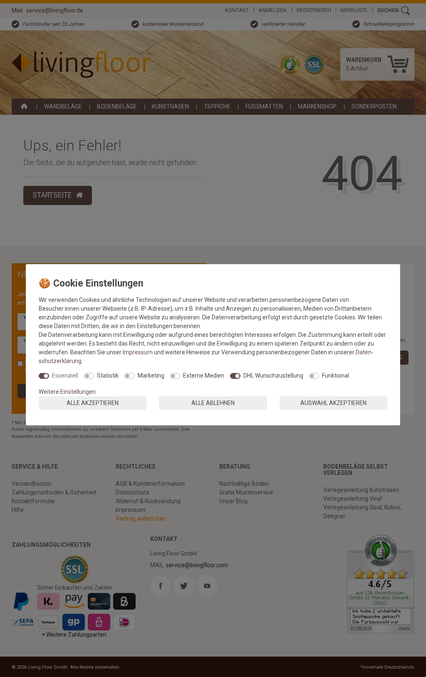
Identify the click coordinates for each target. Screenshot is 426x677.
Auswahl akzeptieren (333, 403)
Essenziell (65, 375)
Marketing (151, 375)
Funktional (335, 375)
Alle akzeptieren (93, 403)
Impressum (138, 352)
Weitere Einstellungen (67, 391)
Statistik (108, 375)
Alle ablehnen (213, 403)
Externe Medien (203, 375)
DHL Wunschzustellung (273, 375)
